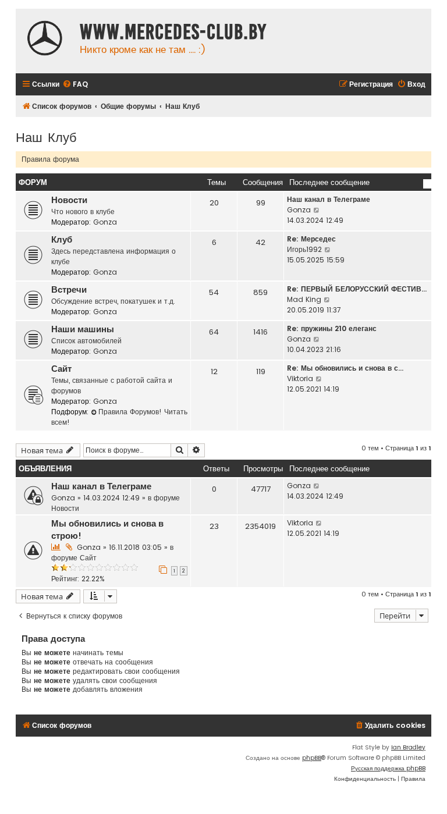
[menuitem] (75, 85)
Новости (69, 200)
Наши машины (82, 329)
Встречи (69, 290)
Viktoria (300, 378)
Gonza (105, 222)
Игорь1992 (304, 249)
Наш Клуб (46, 136)
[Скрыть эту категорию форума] (427, 184)
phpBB (311, 757)
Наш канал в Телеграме (328, 199)
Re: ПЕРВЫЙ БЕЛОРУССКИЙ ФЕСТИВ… (357, 289)
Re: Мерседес (311, 239)
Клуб (61, 240)
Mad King (304, 299)
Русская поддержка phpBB (388, 768)
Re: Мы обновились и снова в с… (345, 368)
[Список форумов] (45, 39)
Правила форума (50, 159)
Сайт (61, 369)
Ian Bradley (408, 747)
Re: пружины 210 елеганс (332, 328)
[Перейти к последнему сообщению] (317, 486)
